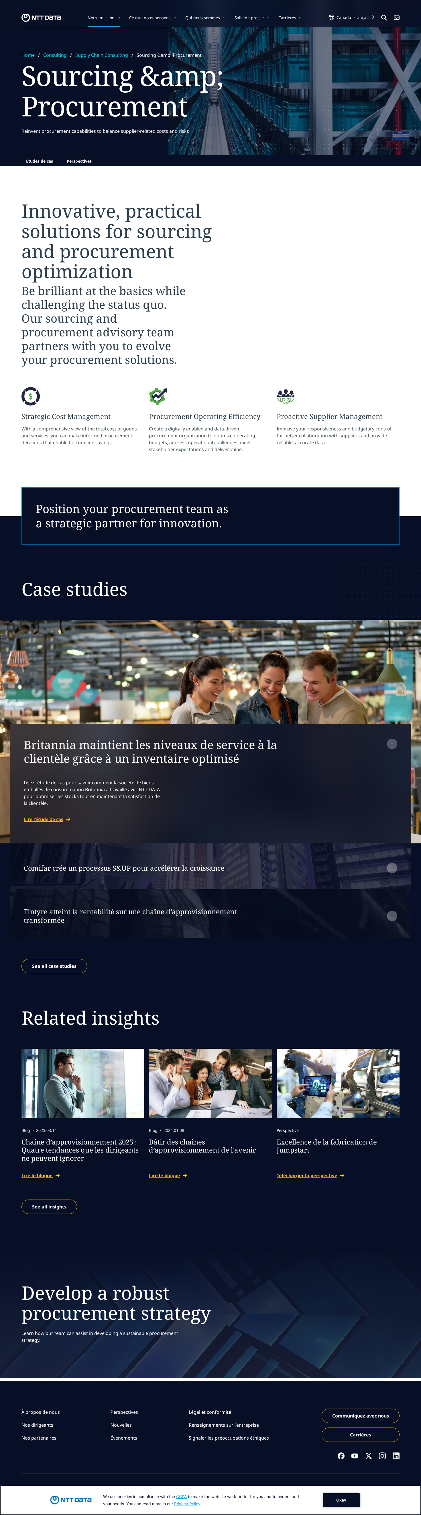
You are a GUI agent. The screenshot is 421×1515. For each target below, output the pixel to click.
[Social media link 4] (382, 1455)
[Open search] (384, 18)
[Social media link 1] (341, 1455)
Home (28, 55)
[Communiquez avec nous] (397, 18)
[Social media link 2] (354, 1455)
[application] (210, 1500)
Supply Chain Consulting (101, 55)
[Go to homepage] (41, 18)
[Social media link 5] (396, 1455)
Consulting (55, 55)
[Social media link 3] (368, 1455)
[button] (104, 18)
